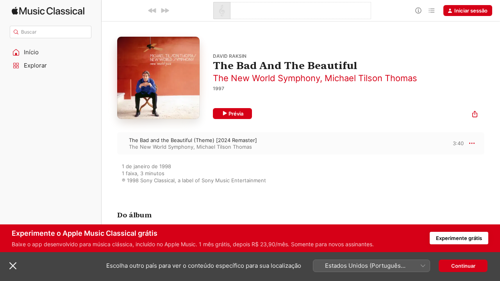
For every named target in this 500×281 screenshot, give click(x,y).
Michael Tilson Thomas (371, 78)
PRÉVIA (457, 143)
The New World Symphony (266, 78)
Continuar (463, 266)
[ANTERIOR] (152, 10)
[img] (48, 10)
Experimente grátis (459, 238)
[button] (50, 52)
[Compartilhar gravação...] (474, 115)
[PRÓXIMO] (165, 10)
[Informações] (418, 10)
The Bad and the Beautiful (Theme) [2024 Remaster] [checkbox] (193, 140)
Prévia (236, 113)
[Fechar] (12, 265)
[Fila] (431, 10)
